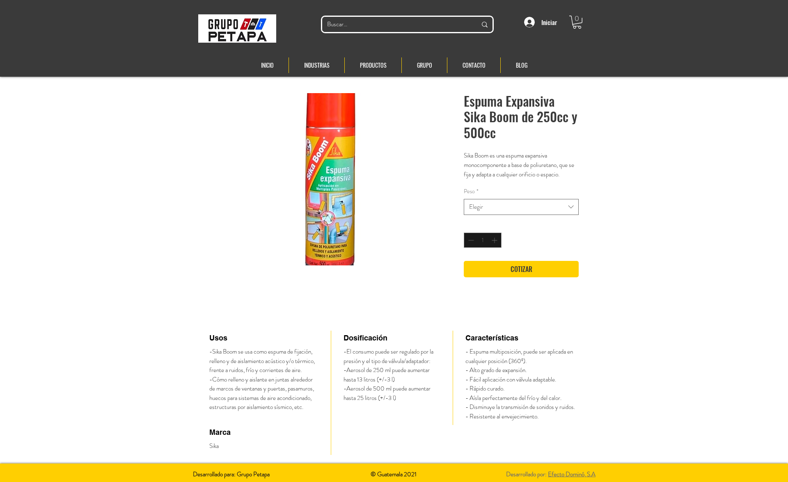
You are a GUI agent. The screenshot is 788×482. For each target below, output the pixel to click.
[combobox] (521, 207)
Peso (471, 191)
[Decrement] (470, 240)
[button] (577, 22)
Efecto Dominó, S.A (572, 474)
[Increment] (495, 240)
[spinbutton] (482, 240)
